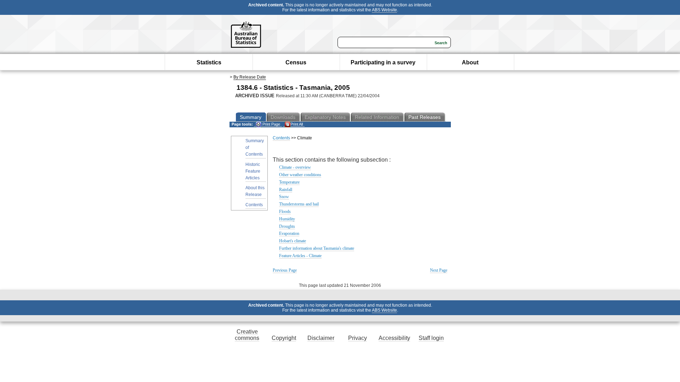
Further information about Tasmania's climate (316, 248)
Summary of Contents (254, 147)
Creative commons (247, 335)
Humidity (287, 218)
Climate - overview (295, 167)
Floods (285, 211)
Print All (296, 124)
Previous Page (285, 270)
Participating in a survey (383, 62)
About (470, 62)
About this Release (255, 191)
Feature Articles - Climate (300, 255)
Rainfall (285, 189)
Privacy (357, 338)
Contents (254, 204)
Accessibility (394, 338)
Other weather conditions (300, 174)
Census (295, 62)
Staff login (431, 338)
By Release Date (249, 77)
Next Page (438, 270)
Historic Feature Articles (252, 171)
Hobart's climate (292, 240)
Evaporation (289, 233)
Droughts (287, 226)
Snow (284, 196)
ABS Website (384, 9)
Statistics (209, 62)
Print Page (270, 124)
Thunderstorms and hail (299, 204)
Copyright (284, 338)
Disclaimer (320, 338)
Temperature (289, 182)
